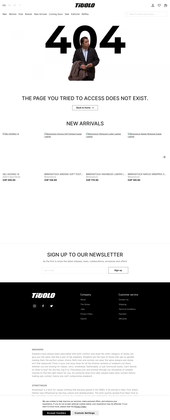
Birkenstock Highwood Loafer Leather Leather (106, 174)
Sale (67, 14)
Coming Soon (56, 14)
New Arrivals (40, 14)
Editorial (75, 14)
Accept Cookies (56, 413)
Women (12, 14)
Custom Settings (85, 413)
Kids (21, 14)
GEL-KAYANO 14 (11, 174)
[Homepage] (85, 5)
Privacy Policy (80, 406)
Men (5, 14)
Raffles (85, 14)
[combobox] (146, 14)
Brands (28, 14)
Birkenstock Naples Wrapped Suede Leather (147, 174)
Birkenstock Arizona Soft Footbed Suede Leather (64, 174)
